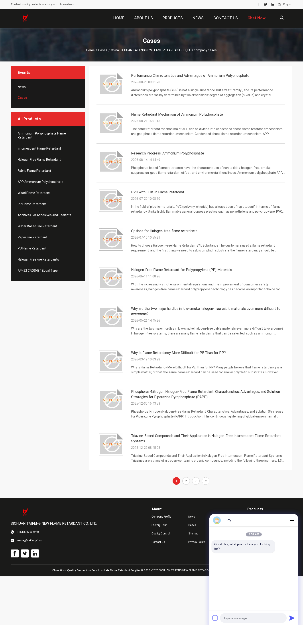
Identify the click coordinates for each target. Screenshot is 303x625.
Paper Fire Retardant (32, 237)
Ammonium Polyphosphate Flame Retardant (42, 135)
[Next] (196, 481)
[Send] (291, 618)
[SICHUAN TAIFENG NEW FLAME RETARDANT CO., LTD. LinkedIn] (272, 4)
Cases (102, 50)
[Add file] (215, 618)
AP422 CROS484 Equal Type (38, 270)
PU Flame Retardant (32, 248)
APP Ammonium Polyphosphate (40, 182)
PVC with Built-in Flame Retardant (157, 192)
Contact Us (158, 542)
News (22, 87)
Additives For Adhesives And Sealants (44, 215)
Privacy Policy (196, 542)
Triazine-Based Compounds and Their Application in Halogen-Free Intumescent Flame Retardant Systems (206, 438)
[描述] (281, 17)
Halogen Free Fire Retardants (38, 259)
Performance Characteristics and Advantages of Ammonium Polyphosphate (190, 75)
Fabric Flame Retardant (34, 170)
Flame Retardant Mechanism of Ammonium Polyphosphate (177, 114)
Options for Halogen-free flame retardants (164, 231)
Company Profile (161, 516)
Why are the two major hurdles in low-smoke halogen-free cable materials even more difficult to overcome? (205, 311)
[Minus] (292, 520)
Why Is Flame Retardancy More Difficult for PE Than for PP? (178, 353)
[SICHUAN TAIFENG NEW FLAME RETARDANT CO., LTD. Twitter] (265, 4)
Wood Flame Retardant (34, 193)
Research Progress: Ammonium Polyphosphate (167, 153)
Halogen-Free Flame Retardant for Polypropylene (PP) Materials (181, 270)
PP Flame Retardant (32, 204)
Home (90, 50)
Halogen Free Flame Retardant (39, 159)
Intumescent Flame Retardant (39, 148)
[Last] (205, 481)
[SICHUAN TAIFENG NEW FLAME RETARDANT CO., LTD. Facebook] (259, 4)
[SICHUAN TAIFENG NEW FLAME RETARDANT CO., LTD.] (25, 18)
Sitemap (193, 533)
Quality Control (161, 533)
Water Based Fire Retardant (37, 226)
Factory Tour (159, 525)
